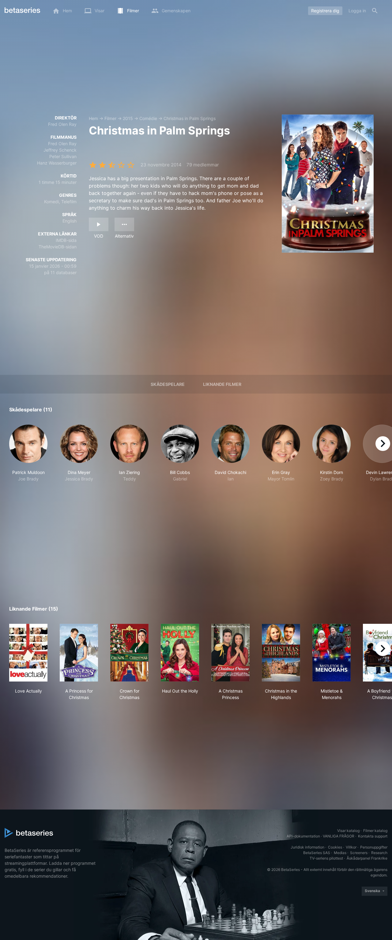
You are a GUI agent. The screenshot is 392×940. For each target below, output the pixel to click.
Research (379, 852)
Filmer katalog (375, 830)
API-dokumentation (303, 836)
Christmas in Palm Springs (190, 118)
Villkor (351, 847)
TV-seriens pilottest (326, 858)
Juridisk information (307, 847)
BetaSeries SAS (316, 852)
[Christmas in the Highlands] (281, 653)
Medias (340, 852)
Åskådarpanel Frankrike (367, 858)
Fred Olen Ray (62, 124)
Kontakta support (372, 836)
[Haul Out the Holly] (180, 653)
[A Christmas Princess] (230, 653)
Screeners (359, 852)
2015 (128, 118)
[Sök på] (375, 10)
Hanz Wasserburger (57, 162)
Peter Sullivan (63, 156)
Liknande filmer (222, 384)
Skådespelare (168, 384)
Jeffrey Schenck (60, 150)
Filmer (110, 118)
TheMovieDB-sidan (58, 246)
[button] (28, 456)
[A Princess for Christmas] (79, 653)
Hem (93, 118)
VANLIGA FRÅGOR (338, 836)
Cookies (335, 847)
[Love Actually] (28, 653)
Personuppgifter (373, 847)
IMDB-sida (66, 240)
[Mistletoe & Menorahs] (331, 653)
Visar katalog (348, 830)
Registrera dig (325, 10)
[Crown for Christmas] (129, 653)
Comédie (148, 118)
